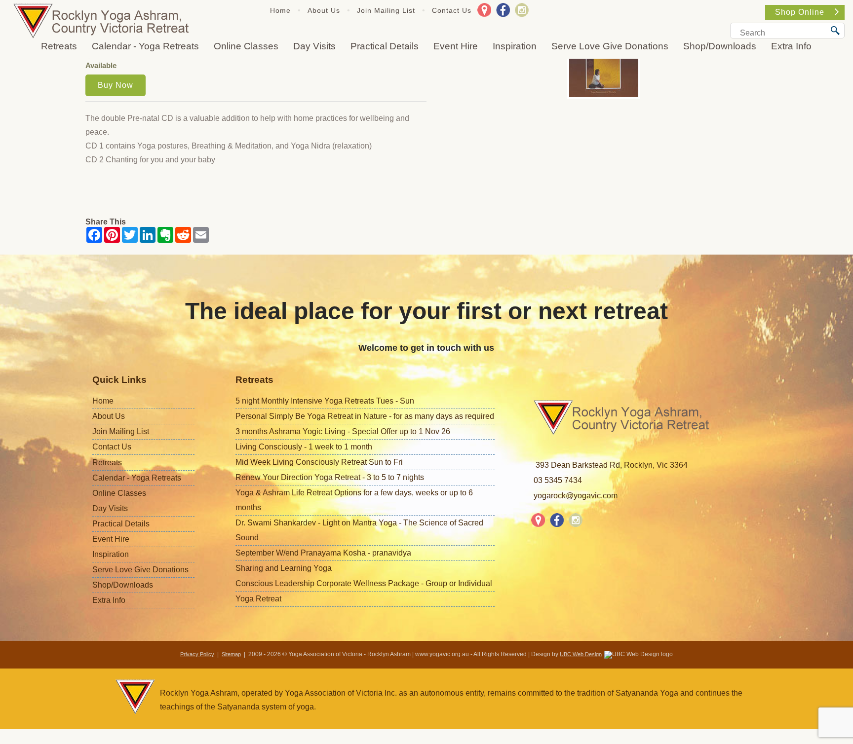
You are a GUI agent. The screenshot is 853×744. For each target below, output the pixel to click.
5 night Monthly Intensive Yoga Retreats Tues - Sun (324, 401)
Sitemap (231, 654)
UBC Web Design (581, 654)
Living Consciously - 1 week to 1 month (303, 447)
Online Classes (246, 46)
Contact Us (451, 10)
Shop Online (799, 12)
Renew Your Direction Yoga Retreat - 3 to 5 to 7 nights (329, 477)
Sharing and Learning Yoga (283, 568)
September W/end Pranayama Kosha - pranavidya (323, 553)
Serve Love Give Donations (609, 46)
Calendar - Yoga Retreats (145, 46)
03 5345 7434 (558, 480)
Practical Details (384, 46)
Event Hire (455, 46)
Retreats (59, 46)
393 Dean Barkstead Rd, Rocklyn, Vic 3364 (612, 465)
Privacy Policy (197, 654)
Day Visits (314, 46)
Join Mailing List (386, 10)
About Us (324, 10)
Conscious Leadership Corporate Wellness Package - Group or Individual (363, 583)
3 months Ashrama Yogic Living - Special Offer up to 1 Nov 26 (342, 431)
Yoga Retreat (258, 599)
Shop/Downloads (719, 46)
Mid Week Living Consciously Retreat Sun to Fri (319, 462)
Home (280, 10)
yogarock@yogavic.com (576, 495)
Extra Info (791, 46)
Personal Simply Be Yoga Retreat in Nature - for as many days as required (364, 416)
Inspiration (515, 46)
